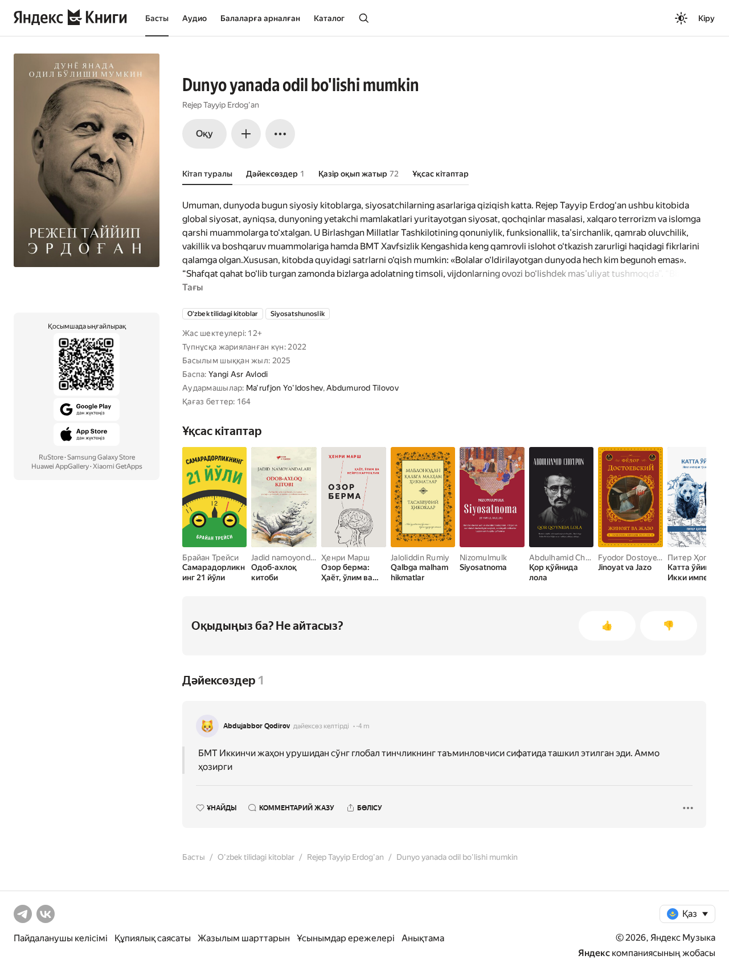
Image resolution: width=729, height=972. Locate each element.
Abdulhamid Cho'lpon (568, 557)
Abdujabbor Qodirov (256, 726)
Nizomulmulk (483, 557)
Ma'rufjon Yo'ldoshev (284, 387)
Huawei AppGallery (60, 466)
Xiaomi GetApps (117, 466)
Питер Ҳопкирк (696, 557)
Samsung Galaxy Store (101, 457)
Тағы (192, 287)
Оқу (204, 133)
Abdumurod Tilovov (362, 387)
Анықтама (423, 938)
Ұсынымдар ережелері (346, 938)
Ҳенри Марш (345, 557)
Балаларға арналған (260, 18)
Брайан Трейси (210, 557)
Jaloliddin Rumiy (420, 557)
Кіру (706, 18)
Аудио (194, 18)
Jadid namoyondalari (288, 557)
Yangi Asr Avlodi (238, 374)
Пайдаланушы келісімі (61, 938)
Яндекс (594, 953)
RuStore (51, 457)
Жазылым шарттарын (244, 938)
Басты (157, 18)
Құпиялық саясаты (152, 938)
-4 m (363, 726)
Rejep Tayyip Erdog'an (220, 104)
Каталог (329, 18)
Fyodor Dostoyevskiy (636, 557)
